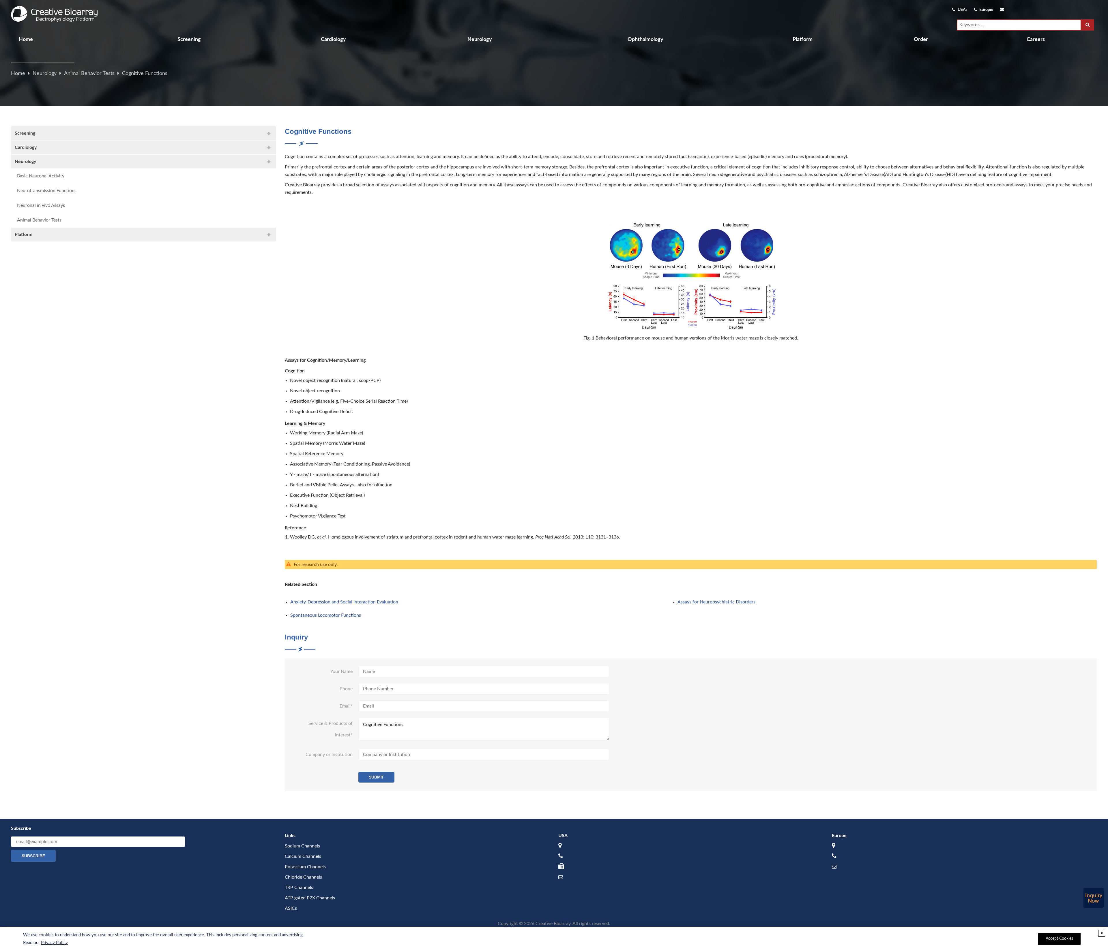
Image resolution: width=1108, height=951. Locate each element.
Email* (346, 706)
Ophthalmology (645, 39)
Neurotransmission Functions (46, 190)
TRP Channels (299, 887)
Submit (376, 777)
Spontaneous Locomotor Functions (325, 615)
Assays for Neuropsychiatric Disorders (716, 602)
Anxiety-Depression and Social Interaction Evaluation (344, 602)
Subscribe (33, 856)
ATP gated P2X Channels (310, 898)
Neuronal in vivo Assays (41, 205)
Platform (803, 39)
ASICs (291, 908)
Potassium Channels (305, 866)
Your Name (341, 671)
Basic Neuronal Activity (40, 176)
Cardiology (333, 39)
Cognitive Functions (144, 73)
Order (921, 39)
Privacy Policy (54, 943)
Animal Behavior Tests (89, 73)
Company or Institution (329, 754)
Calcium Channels (303, 856)
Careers (1036, 39)
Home (26, 39)
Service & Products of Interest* (330, 729)
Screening (189, 39)
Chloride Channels (303, 877)
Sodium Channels (302, 846)
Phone (346, 688)
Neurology (479, 39)
